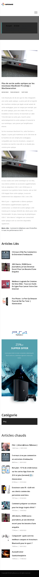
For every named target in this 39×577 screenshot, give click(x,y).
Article (16, 26)
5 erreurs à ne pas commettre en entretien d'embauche (24, 253)
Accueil (9, 26)
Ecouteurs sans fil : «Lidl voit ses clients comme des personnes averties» (23, 491)
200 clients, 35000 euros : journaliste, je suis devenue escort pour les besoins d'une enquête (24, 268)
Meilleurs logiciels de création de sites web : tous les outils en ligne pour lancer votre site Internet (24, 285)
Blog (4, 421)
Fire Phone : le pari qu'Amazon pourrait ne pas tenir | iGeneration (24, 301)
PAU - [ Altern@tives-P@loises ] (24, 445)
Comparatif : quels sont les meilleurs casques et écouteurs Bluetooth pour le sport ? (24, 539)
